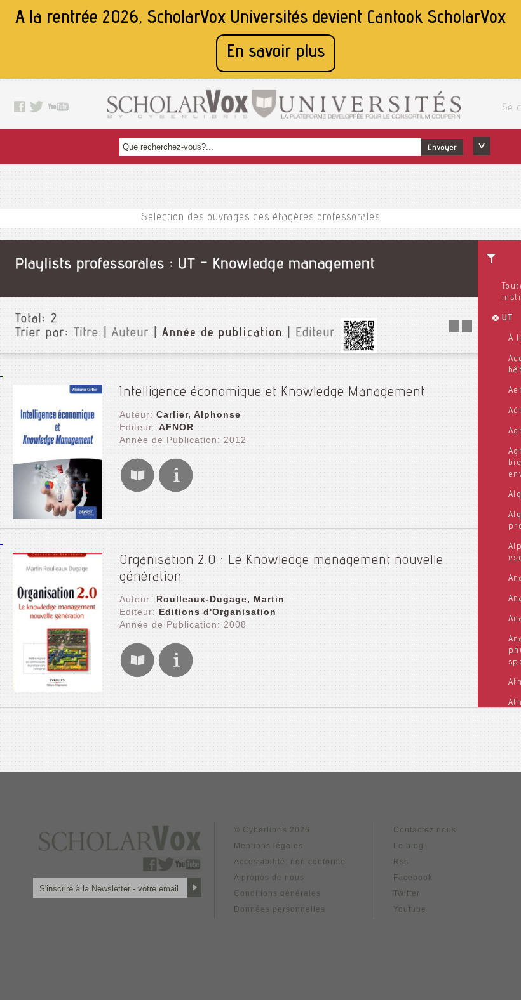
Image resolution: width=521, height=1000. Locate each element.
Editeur (315, 333)
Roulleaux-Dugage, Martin (220, 599)
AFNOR (176, 427)
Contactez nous (424, 830)
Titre (86, 333)
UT (508, 318)
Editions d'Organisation (217, 612)
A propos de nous (269, 877)
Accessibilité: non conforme (290, 861)
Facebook (413, 877)
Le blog (408, 845)
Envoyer (442, 148)
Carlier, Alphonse (198, 414)
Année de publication (222, 333)
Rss (401, 861)
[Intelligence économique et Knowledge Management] (57, 515)
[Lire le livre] (137, 489)
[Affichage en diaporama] (462, 329)
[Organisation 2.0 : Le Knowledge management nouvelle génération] (57, 688)
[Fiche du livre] (175, 489)
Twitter (406, 893)
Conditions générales (277, 893)
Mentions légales (268, 845)
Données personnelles (279, 909)
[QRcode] (358, 350)
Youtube (409, 909)
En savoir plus (276, 53)
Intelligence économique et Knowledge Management (272, 393)
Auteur (130, 333)
